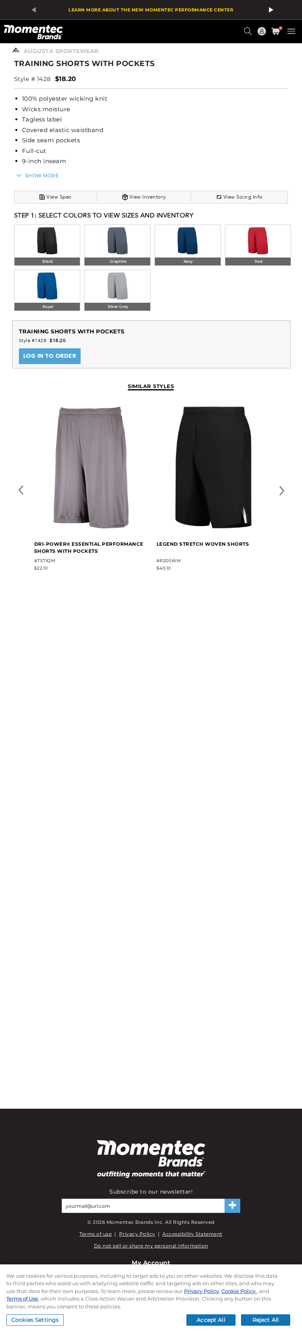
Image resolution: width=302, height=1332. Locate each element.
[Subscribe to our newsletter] (232, 1206)
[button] (249, 34)
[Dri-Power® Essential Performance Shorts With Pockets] (91, 528)
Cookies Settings (35, 1319)
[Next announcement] (270, 10)
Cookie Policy (239, 1291)
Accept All (211, 1319)
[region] (151, 1298)
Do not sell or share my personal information (151, 1246)
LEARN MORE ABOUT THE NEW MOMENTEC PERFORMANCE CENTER (150, 10)
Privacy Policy (137, 1234)
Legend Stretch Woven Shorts (203, 544)
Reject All (265, 1319)
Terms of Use (22, 1298)
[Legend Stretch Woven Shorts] (213, 528)
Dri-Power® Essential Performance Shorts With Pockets (89, 547)
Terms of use (95, 1234)
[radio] (47, 246)
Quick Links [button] (263, 34)
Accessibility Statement (192, 1234)
